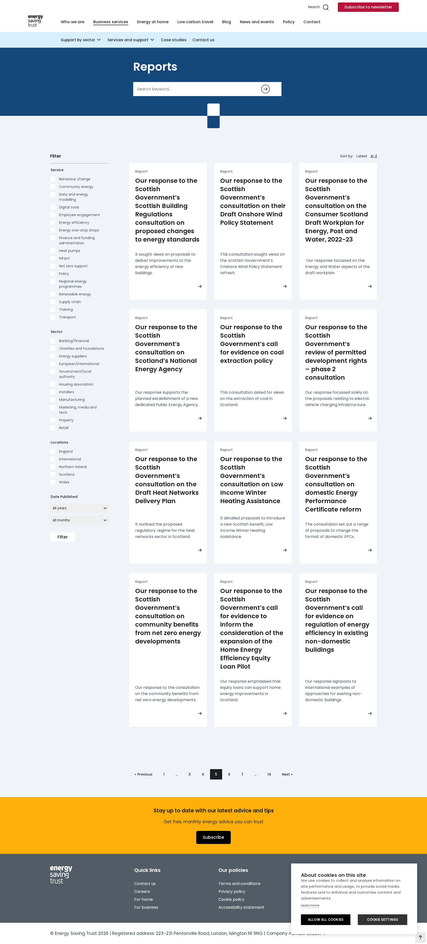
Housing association (76, 384)
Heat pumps (69, 250)
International (70, 459)
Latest (362, 156)
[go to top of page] (420, 937)
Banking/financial (74, 340)
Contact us (203, 39)
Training (66, 309)
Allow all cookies (325, 919)
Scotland (66, 474)
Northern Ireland (73, 466)
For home (143, 899)
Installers (66, 392)
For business (146, 907)
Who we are (72, 22)
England (66, 451)
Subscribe (213, 837)
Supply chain (70, 301)
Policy (289, 22)
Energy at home (153, 22)
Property (66, 420)
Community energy (76, 186)
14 (269, 774)
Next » (287, 774)
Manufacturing (72, 399)
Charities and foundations (81, 348)
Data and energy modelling (73, 197)
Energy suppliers (73, 356)
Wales (64, 482)
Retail (63, 427)
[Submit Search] (265, 89)
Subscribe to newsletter (368, 7)
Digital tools (69, 207)
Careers (142, 891)
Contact (311, 22)
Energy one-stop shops (79, 230)
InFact (64, 258)
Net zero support (73, 266)
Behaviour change (74, 179)
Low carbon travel (195, 22)
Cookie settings (382, 919)
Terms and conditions (239, 883)
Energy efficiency (74, 222)
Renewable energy (75, 294)
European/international (79, 363)
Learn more (310, 905)
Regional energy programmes (73, 284)
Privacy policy (231, 891)
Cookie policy (231, 899)
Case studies (174, 39)
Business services (110, 22)
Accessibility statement (241, 907)
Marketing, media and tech (78, 410)
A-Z (374, 156)
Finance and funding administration (77, 240)
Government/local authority (75, 374)
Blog (226, 22)
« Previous (143, 774)
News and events (257, 22)
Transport (67, 317)
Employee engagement (79, 214)
